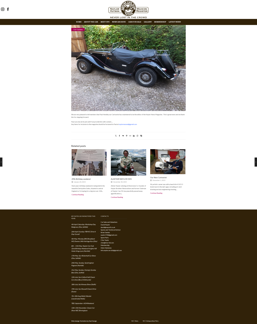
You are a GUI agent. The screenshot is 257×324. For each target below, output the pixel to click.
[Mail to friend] (130, 136)
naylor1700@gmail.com (109, 235)
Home (79, 22)
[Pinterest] (126, 136)
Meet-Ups (105, 22)
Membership (160, 22)
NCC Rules (135, 321)
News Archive (119, 22)
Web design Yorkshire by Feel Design (84, 321)
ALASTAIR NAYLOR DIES (121, 179)
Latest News (175, 22)
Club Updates (78, 29)
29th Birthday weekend (81, 179)
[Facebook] (119, 136)
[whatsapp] (137, 136)
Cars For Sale (134, 22)
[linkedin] (134, 136)
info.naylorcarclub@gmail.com (111, 250)
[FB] (8, 9)
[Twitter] (116, 136)
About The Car (91, 22)
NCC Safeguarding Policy (151, 321)
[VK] (123, 136)
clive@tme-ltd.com (107, 243)
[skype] (140, 136)
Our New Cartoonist (158, 177)
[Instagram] (2, 9)
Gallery (148, 22)
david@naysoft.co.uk (108, 227)
